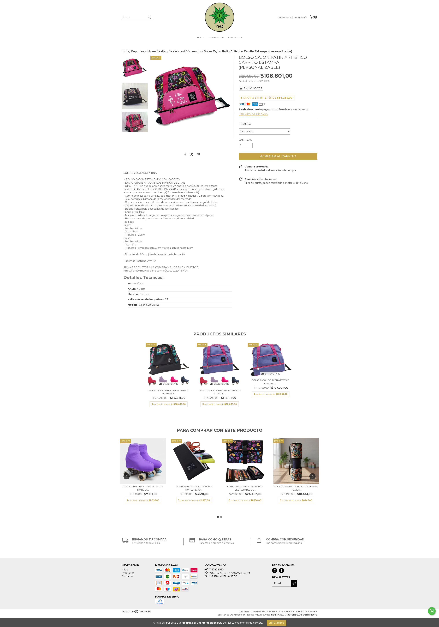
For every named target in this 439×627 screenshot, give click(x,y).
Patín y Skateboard (171, 51)
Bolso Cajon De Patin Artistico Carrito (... (270, 382)
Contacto (235, 37)
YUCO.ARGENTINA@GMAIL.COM (229, 573)
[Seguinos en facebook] (281, 570)
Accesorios (194, 51)
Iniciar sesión (300, 17)
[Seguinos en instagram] (274, 570)
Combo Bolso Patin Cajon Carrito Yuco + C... (220, 392)
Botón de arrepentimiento (302, 615)
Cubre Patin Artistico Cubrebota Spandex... (143, 488)
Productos (216, 37)
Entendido (276, 623)
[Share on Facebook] (185, 154)
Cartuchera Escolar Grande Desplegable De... (245, 488)
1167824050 (216, 569)
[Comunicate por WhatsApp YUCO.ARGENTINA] (432, 611)
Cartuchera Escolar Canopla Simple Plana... (193, 488)
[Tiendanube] (137, 612)
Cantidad (245, 139)
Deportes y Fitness (143, 51)
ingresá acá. (277, 615)
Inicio (201, 37)
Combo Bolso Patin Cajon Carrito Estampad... (168, 392)
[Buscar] (149, 17)
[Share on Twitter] (191, 154)
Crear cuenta (285, 17)
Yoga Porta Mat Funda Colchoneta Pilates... (296, 488)
